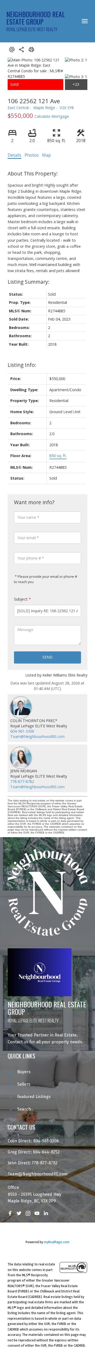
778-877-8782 (22, 781)
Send (47, 657)
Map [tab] (46, 155)
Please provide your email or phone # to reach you (45, 579)
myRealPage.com (56, 1242)
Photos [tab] (32, 155)
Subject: (21, 599)
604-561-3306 (22, 731)
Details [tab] (14, 155)
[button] (10, 1213)
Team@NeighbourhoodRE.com (37, 736)
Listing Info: (22, 364)
